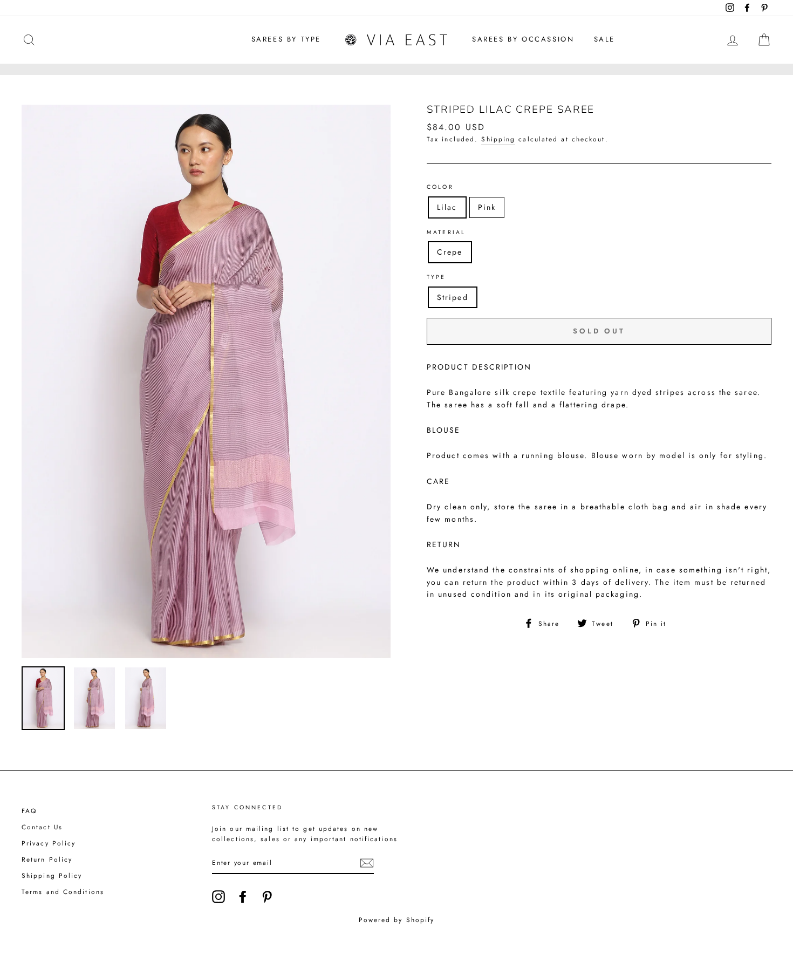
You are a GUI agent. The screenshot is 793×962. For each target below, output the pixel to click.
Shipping (498, 139)
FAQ (29, 810)
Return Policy (47, 859)
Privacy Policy (49, 843)
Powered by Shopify (397, 920)
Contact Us (42, 826)
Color (440, 187)
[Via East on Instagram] (218, 896)
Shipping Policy (52, 875)
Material (446, 232)
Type (436, 277)
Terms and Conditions (63, 891)
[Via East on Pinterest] (267, 896)
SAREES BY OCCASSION (523, 39)
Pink (487, 207)
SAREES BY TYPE (286, 39)
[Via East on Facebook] (242, 896)
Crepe (450, 252)
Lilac (447, 207)
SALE (604, 39)
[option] (206, 381)
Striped (452, 297)
